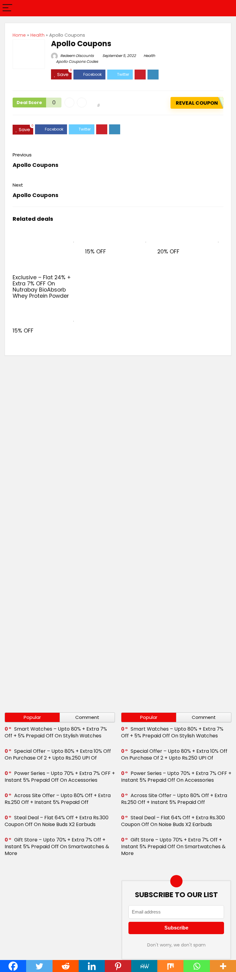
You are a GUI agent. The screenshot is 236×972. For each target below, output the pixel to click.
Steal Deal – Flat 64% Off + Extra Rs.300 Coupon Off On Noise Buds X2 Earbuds (56, 821)
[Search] (226, 8)
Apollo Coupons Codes (77, 61)
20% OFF (168, 251)
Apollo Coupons (35, 165)
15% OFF (95, 251)
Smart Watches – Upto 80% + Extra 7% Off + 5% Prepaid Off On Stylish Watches (56, 732)
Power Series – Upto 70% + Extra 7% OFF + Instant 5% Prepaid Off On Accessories (60, 777)
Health (37, 35)
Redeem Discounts (76, 55)
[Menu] (7, 8)
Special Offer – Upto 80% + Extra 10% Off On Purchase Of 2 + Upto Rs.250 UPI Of (58, 754)
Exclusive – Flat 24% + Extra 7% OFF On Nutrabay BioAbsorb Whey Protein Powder (42, 287)
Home (19, 35)
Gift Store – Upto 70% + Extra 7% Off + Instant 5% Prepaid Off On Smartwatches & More (57, 846)
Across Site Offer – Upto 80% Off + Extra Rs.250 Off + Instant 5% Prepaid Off (58, 799)
